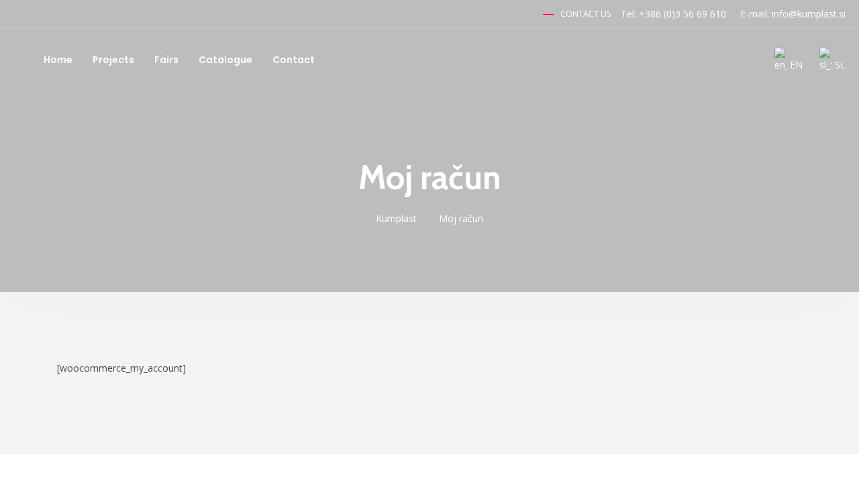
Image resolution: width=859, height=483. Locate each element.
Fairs (166, 59)
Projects (113, 59)
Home (58, 59)
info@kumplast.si (809, 13)
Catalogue (225, 59)
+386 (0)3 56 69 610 (682, 13)
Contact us (585, 13)
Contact (293, 59)
